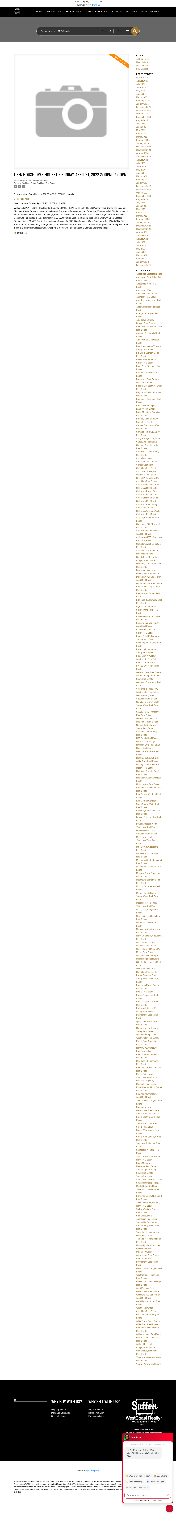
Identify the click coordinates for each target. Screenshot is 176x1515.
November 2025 (143, 110)
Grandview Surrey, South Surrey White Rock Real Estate (147, 705)
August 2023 (142, 199)
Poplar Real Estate (144, 992)
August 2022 (142, 239)
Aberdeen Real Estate (146, 297)
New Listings (142, 62)
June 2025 (141, 127)
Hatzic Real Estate (144, 748)
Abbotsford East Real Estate (149, 274)
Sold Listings (142, 69)
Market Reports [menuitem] (95, 11)
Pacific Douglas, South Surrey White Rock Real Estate (147, 978)
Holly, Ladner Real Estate (148, 784)
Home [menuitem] (39, 11)
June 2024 (141, 166)
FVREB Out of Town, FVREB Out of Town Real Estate (148, 665)
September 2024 (143, 156)
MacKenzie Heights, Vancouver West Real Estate (146, 840)
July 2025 (140, 123)
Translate (96, 5)
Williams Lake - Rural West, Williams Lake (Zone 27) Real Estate (148, 1337)
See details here (21, 199)
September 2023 (143, 196)
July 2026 (140, 84)
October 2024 (142, 153)
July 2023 (140, 203)
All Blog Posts (142, 59)
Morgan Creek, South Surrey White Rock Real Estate (147, 896)
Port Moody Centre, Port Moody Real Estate (38, 183)
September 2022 (143, 235)
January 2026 (142, 104)
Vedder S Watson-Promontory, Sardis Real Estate (147, 1262)
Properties (72, 11)
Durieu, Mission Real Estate (149, 583)
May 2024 (140, 170)
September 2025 (143, 117)
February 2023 (143, 219)
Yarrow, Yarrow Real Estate (148, 1364)
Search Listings (58, 1416)
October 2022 (142, 232)
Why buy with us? (59, 1409)
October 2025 (142, 114)
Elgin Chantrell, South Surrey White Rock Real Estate (147, 609)
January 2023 (142, 222)
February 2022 (143, 259)
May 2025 (140, 130)
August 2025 (142, 120)
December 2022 (143, 226)
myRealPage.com (92, 1471)
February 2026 (143, 100)
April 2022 (141, 252)
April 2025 (141, 133)
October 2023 (142, 193)
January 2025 (142, 143)
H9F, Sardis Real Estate (147, 738)
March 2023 (141, 216)
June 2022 (141, 245)
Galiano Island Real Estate (148, 672)
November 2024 (143, 150)
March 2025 (141, 137)
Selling (130, 11)
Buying (115, 11)
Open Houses (142, 65)
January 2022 (142, 262)
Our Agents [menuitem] (52, 11)
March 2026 (141, 97)
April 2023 (141, 212)
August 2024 (142, 160)
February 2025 (143, 140)
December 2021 (143, 265)
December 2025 (143, 107)
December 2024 (143, 147)
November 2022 (143, 229)
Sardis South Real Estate (147, 1114)
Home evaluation (96, 1413)
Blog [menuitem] (144, 11)
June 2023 (141, 206)
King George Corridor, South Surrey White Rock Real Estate (147, 804)
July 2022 (140, 242)
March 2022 (141, 255)
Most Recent (142, 77)
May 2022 (140, 249)
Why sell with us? (96, 1409)
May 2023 (140, 209)
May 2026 (140, 91)
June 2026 (141, 87)
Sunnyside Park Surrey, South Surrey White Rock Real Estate (147, 1225)
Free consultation (96, 1416)
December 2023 (143, 186)
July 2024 (140, 163)
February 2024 (143, 179)
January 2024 (142, 183)
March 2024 (141, 176)
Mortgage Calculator (60, 1413)
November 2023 (143, 189)
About (153, 11)
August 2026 (142, 81)
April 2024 (141, 173)
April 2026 (141, 94)
